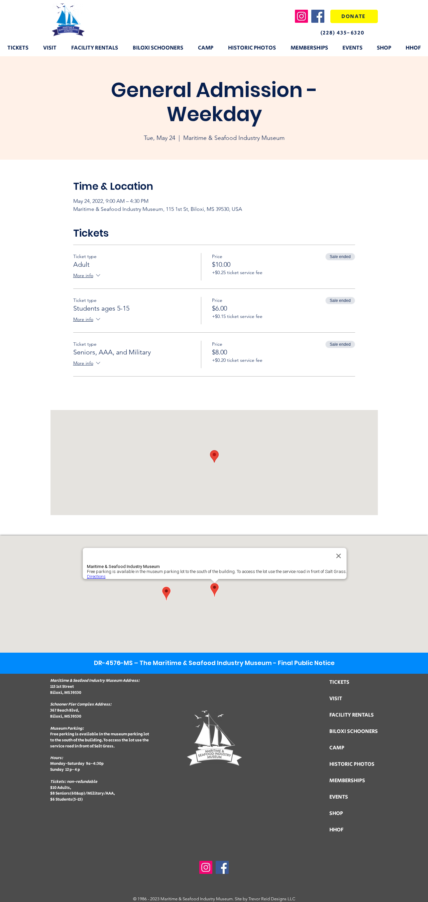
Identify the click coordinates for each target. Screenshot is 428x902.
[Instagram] (301, 16)
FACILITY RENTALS (351, 715)
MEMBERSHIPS (347, 781)
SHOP (336, 813)
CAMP (336, 748)
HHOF (336, 830)
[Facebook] (317, 16)
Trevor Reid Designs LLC (271, 898)
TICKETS (339, 682)
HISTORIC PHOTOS (351, 764)
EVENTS (338, 797)
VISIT (335, 699)
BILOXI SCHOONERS (353, 731)
